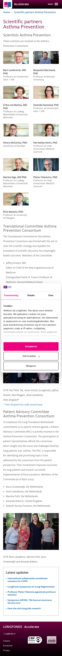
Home (6, 12)
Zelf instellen (29, 356)
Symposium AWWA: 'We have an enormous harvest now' (30, 601)
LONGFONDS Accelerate (21, 627)
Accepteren (31, 346)
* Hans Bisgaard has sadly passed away (22, 404)
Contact (6, 641)
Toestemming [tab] (11, 295)
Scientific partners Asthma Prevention (35, 12)
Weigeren (31, 366)
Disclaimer (8, 645)
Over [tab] (50, 295)
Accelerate (21, 4)
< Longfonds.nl (9, 633)
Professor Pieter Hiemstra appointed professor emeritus (32, 593)
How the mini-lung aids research (24, 608)
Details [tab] (31, 295)
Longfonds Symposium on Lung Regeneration (31, 586)
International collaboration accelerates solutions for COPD (28, 580)
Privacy (6, 650)
